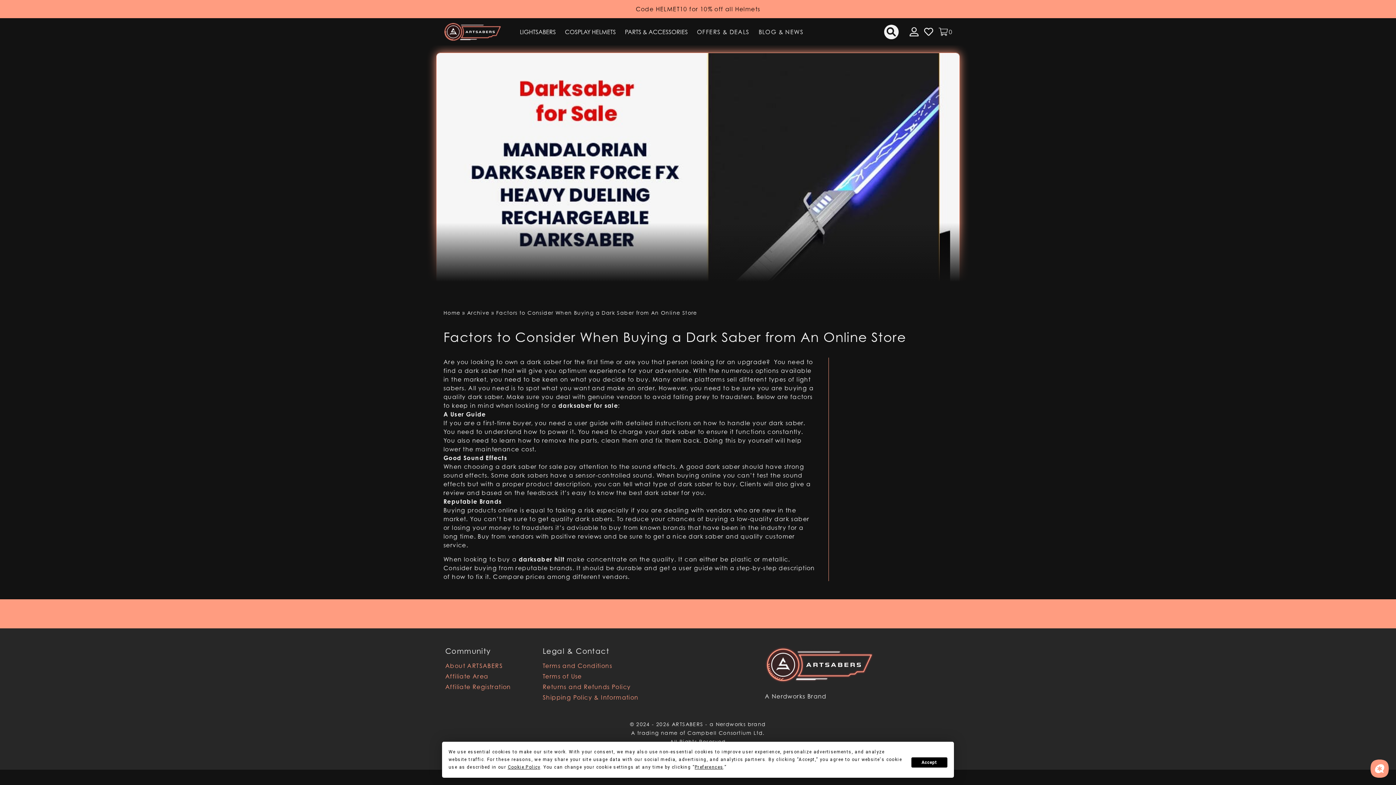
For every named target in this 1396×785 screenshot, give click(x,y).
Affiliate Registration (478, 687)
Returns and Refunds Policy (587, 687)
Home (452, 313)
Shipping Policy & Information (591, 697)
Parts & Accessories (656, 32)
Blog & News (781, 32)
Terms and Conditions (577, 665)
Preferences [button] (709, 767)
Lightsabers (538, 32)
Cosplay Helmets (590, 32)
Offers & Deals (723, 32)
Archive (478, 313)
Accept (929, 762)
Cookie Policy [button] (524, 767)
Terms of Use (562, 676)
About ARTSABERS (474, 665)
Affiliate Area (467, 676)
